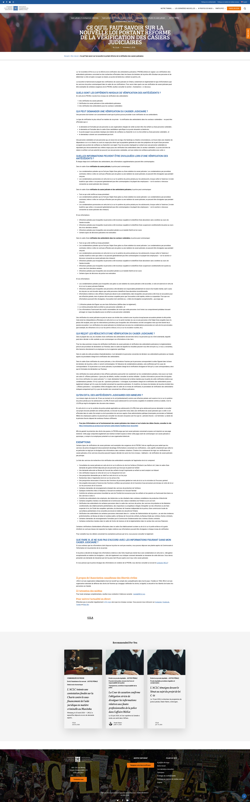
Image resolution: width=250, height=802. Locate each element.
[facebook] (6, 2)
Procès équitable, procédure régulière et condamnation (162, 682)
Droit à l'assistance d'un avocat (76, 681)
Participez (160, 772)
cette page (107, 602)
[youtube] (10, 2)
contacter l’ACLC (162, 563)
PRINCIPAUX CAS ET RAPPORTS (125, 21)
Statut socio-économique (75, 684)
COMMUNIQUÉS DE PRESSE (75, 678)
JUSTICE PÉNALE (174, 18)
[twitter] (3, 2)
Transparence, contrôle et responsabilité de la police (123, 686)
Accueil (66, 56)
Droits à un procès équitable (117, 678)
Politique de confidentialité (166, 776)
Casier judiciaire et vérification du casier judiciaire (117, 18)
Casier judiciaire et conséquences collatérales (85, 18)
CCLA (117, 47)
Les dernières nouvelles (165, 769)
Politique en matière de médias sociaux (170, 779)
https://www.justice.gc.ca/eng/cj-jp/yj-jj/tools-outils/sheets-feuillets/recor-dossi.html (108, 426)
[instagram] (13, 2)
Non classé (75, 56)
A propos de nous (163, 762)
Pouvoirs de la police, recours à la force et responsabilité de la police (121, 682)
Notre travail (161, 766)
